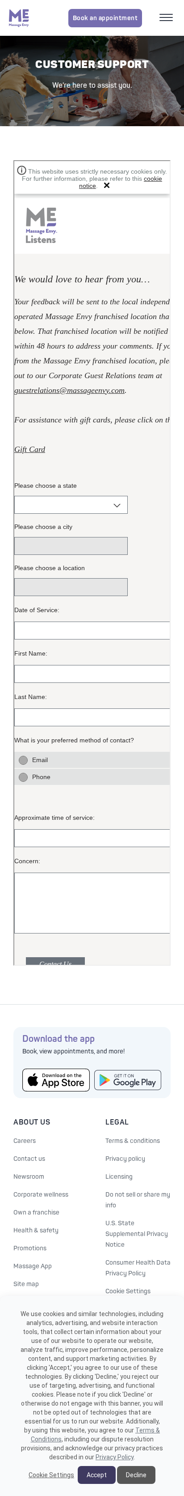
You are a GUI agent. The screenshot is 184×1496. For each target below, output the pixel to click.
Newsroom (28, 1177)
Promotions (29, 1248)
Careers (24, 1141)
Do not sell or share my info (137, 1200)
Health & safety (36, 1230)
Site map (26, 1284)
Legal (117, 1122)
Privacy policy (125, 1159)
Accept (97, 1475)
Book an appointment (105, 18)
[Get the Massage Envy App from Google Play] (128, 1080)
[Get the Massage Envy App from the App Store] (56, 1080)
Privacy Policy (115, 1457)
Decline (136, 1475)
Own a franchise (36, 1212)
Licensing (119, 1177)
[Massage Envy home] (19, 17)
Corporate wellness (40, 1194)
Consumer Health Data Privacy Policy (138, 1268)
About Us (31, 1122)
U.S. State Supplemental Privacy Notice (136, 1234)
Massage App (32, 1266)
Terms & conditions (132, 1141)
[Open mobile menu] (167, 18)
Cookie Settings (128, 1291)
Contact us (29, 1159)
